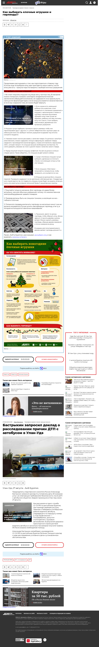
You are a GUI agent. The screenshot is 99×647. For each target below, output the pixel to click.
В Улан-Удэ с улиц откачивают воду (81, 353)
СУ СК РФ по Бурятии (9, 478)
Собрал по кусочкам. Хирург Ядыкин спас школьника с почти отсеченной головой (85, 439)
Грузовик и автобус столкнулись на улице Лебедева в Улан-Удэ (80, 345)
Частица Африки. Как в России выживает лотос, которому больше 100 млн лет (84, 433)
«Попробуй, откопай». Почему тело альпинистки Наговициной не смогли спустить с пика (84, 459)
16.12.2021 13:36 (7, 8)
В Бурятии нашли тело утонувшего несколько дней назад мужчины (19, 581)
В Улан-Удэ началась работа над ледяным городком (21, 383)
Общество (13, 20)
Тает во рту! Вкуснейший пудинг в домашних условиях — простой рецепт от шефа (84, 381)
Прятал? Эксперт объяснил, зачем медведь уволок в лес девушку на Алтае (84, 387)
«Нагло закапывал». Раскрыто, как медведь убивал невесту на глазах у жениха (84, 400)
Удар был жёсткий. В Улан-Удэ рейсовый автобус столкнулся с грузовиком (80, 337)
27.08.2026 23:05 (7, 422)
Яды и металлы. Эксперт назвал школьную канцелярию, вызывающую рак (83, 413)
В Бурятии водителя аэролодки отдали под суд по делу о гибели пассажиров (81, 369)
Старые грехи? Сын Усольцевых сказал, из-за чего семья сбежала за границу (84, 427)
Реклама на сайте (29, 613)
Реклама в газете (42, 613)
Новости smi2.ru (9, 416)
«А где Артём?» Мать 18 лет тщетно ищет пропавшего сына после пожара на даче (84, 452)
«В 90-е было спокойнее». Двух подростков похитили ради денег (84, 445)
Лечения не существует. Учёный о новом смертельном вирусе (84, 406)
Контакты (18, 613)
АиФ (10, 349)
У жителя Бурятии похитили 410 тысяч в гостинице (80, 361)
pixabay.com (12, 80)
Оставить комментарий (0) (50, 359)
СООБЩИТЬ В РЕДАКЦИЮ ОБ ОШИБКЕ (60, 613)
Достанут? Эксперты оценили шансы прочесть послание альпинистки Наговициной (85, 394)
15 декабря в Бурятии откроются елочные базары (51, 383)
